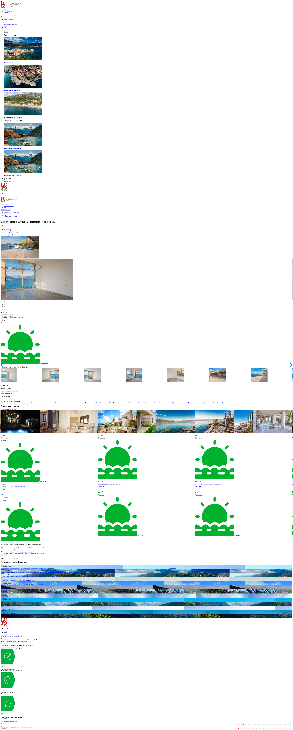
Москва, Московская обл (10, 24)
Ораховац (3, 610)
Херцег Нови (4, 614)
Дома (5, 215)
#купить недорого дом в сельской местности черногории (15, 402)
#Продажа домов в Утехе (105, 402)
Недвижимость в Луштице (11, 216)
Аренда (20, 592)
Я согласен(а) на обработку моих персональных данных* (17, 727)
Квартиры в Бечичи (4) (13, 568)
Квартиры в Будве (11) (14, 572)
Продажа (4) (4, 568)
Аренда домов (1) (30, 568)
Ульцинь (3, 606)
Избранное (7, 181)
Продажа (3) (4, 580)
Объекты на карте (8, 19)
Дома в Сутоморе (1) (22, 597)
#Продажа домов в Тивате (151, 402)
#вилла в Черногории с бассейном (52, 402)
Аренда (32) (56, 572)
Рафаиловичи (4, 581)
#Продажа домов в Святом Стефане (212, 402)
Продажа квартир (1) (12, 584)
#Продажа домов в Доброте (92, 402)
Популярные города (9, 11)
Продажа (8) (4, 605)
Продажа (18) (4, 572)
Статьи (5, 631)
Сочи (5, 27)
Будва (2, 569)
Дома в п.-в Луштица (9, 231)
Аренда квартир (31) (64, 572)
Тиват (2, 573)
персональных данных (26, 552)
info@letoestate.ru (17, 636)
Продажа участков (31, 580)
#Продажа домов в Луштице (195, 402)
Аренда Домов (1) (52, 576)
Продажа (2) (4, 592)
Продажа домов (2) (12, 601)
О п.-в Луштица (8, 229)
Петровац (3, 590)
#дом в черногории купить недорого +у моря (72, 402)
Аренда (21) (23, 568)
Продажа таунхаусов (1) (46, 572)
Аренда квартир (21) (40, 568)
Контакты (6, 12)
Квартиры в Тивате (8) (14, 576)
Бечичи (2, 565)
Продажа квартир (12, 580)
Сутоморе (3, 594)
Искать (5, 31)
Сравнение (7, 179)
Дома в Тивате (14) (36, 576)
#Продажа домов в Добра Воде (136, 402)
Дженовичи (4, 586)
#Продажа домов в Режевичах (179, 402)
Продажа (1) (4, 584)
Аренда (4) (21, 584)
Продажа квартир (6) (12, 588)
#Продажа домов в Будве (164, 402)
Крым (5, 26)
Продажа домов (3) (22, 580)
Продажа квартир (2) (12, 592)
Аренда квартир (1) (28, 592)
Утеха (2, 598)
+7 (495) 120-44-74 (5, 210)
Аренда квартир (36, 597)
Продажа (6, 10)
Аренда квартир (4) (29, 584)
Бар (1, 577)
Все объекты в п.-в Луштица (11, 232)
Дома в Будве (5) (35, 572)
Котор (2, 602)
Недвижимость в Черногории (11, 212)
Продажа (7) (4, 588)
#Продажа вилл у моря (36, 402)
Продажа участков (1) (25, 572)
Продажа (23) (4, 576)
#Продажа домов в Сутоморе (120, 402)
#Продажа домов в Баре (228, 402)
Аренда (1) (44, 576)
